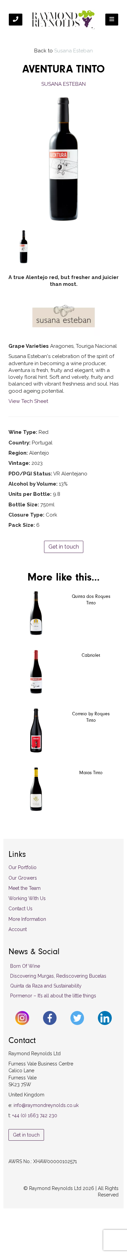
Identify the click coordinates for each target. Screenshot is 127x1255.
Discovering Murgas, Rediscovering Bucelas (58, 976)
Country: (19, 443)
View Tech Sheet (28, 401)
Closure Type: (26, 515)
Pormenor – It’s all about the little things (53, 995)
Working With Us (27, 898)
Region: (18, 453)
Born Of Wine (25, 966)
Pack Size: (21, 525)
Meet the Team (24, 888)
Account (17, 929)
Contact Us (20, 908)
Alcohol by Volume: (33, 484)
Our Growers (22, 878)
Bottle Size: (23, 505)
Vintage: (19, 463)
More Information (27, 919)
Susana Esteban (73, 51)
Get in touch (63, 546)
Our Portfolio (22, 867)
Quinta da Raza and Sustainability (46, 986)
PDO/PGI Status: (30, 474)
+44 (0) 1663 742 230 (34, 1115)
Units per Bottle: (29, 494)
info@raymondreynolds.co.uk (46, 1105)
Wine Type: (22, 432)
